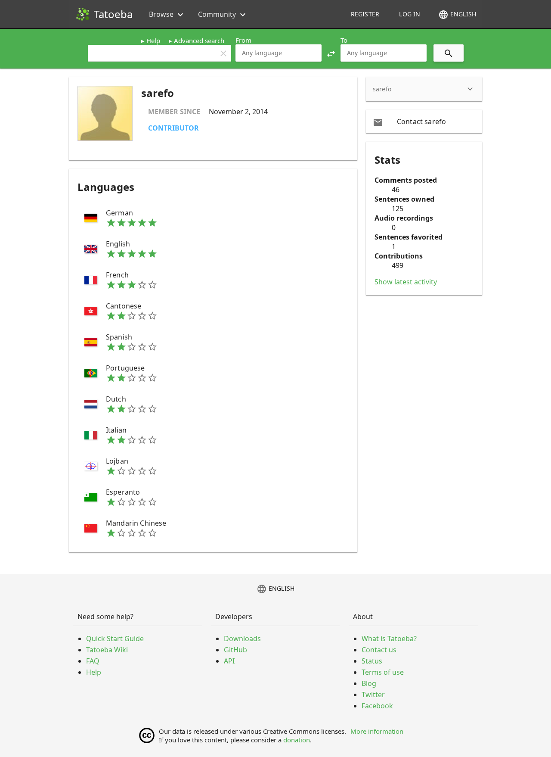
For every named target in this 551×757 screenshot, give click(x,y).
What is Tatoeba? (389, 638)
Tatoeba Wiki (107, 649)
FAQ (92, 661)
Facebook (377, 705)
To (344, 40)
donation (296, 739)
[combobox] (278, 53)
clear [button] (223, 53)
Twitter (373, 694)
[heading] (424, 89)
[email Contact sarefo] (424, 121)
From (243, 40)
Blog (369, 683)
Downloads (242, 638)
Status (372, 661)
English (457, 14)
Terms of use (383, 672)
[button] (331, 53)
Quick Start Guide (115, 638)
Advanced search (199, 40)
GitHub (235, 649)
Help (153, 40)
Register (365, 14)
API (229, 661)
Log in (409, 14)
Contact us (379, 649)
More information (376, 731)
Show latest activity (406, 282)
